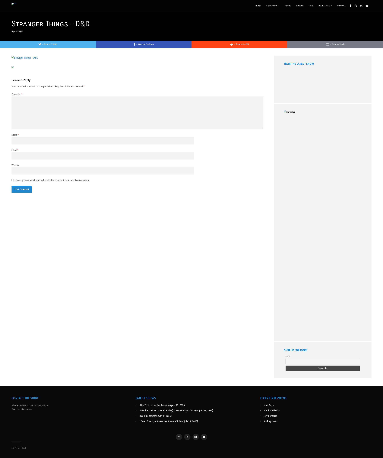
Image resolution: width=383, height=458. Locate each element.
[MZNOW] (14, 4)
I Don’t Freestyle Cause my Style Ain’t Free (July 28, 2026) (169, 421)
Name (15, 135)
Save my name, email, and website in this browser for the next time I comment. (52, 180)
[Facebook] (350, 5)
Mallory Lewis (271, 421)
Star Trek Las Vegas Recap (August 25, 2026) (163, 405)
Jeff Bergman (270, 415)
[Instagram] (355, 5)
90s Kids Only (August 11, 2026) (156, 415)
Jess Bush (269, 405)
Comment (17, 94)
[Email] (367, 5)
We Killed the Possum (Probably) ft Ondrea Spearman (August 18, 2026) (176, 410)
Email (15, 150)
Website (15, 165)
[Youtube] (361, 5)
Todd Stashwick (272, 410)
